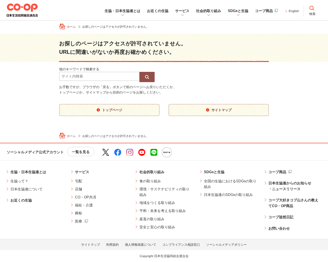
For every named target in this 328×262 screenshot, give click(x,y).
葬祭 (78, 213)
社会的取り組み (151, 172)
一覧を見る (81, 152)
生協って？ (19, 181)
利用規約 (112, 244)
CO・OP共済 (85, 197)
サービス (82, 172)
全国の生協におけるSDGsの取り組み (230, 184)
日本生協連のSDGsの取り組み (228, 195)
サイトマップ (90, 244)
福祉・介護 (84, 205)
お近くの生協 (21, 200)
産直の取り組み (151, 219)
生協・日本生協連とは (28, 172)
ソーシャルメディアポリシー (226, 244)
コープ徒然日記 (280, 217)
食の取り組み (150, 181)
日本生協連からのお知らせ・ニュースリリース (289, 186)
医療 (78, 221)
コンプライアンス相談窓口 (181, 244)
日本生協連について (26, 189)
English (294, 11)
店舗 (78, 189)
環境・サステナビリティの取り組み (164, 192)
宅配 (78, 181)
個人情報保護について (140, 244)
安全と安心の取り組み (157, 227)
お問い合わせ (279, 228)
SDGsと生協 (214, 172)
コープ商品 (277, 172)
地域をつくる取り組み (157, 203)
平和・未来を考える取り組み (162, 211)
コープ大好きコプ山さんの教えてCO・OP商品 (293, 203)
